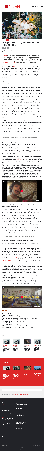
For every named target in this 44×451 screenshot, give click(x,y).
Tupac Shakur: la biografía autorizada (7, 439)
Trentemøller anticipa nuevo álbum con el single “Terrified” (8, 414)
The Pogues (4, 371)
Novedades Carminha (7, 260)
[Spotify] (39, 445)
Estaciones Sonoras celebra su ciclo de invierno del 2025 (27, 349)
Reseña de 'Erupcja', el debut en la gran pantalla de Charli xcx (7, 432)
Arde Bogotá (19, 159)
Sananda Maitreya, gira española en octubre (7, 424)
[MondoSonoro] (14, 6)
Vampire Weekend (17, 257)
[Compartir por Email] (8, 48)
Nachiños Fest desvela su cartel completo (16, 349)
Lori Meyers (33, 258)
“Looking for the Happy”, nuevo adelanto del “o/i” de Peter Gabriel (7, 419)
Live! (2, 436)
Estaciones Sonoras (26, 345)
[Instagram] (37, 445)
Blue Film (3, 402)
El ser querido (26, 374)
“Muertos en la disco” (18, 66)
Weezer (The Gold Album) (19, 418)
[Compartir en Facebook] (3, 48)
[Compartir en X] (5, 48)
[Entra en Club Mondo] (20, 448)
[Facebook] (35, 445)
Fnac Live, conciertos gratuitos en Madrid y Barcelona (6, 349)
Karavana (4, 55)
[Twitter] (33, 445)
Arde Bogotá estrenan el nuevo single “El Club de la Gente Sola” (22, 428)
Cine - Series (15, 380)
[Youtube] (41, 445)
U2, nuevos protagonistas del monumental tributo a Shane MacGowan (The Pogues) (6, 376)
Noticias (4, 351)
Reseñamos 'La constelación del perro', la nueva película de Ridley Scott (16, 376)
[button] (6, 6)
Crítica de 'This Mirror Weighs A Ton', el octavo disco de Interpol (21, 423)
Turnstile (35, 371)
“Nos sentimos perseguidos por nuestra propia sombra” (36, 349)
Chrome (3, 405)
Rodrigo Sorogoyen (26, 371)
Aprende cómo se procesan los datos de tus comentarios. (20, 394)
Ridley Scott (15, 371)
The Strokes (10, 257)
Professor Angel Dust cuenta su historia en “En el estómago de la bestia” (8, 410)
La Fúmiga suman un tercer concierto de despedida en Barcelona (7, 428)
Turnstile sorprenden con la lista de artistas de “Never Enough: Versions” (37, 375)
